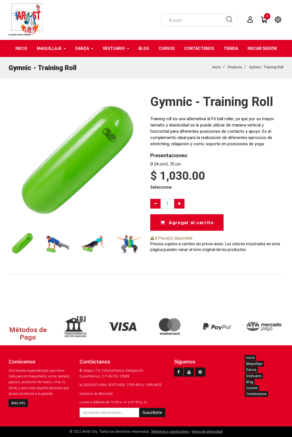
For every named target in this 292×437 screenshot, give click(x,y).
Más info (18, 403)
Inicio (216, 67)
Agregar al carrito (190, 222)
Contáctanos (256, 394)
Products (235, 67)
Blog (249, 382)
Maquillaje (254, 364)
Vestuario (253, 376)
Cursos (251, 388)
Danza (251, 370)
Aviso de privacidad (207, 432)
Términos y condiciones (170, 432)
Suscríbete (152, 412)
